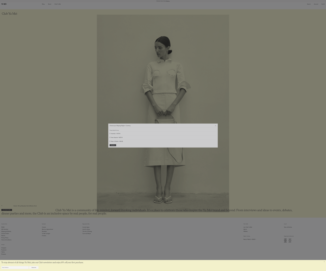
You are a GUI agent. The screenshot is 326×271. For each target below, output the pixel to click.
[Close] (324, 262)
